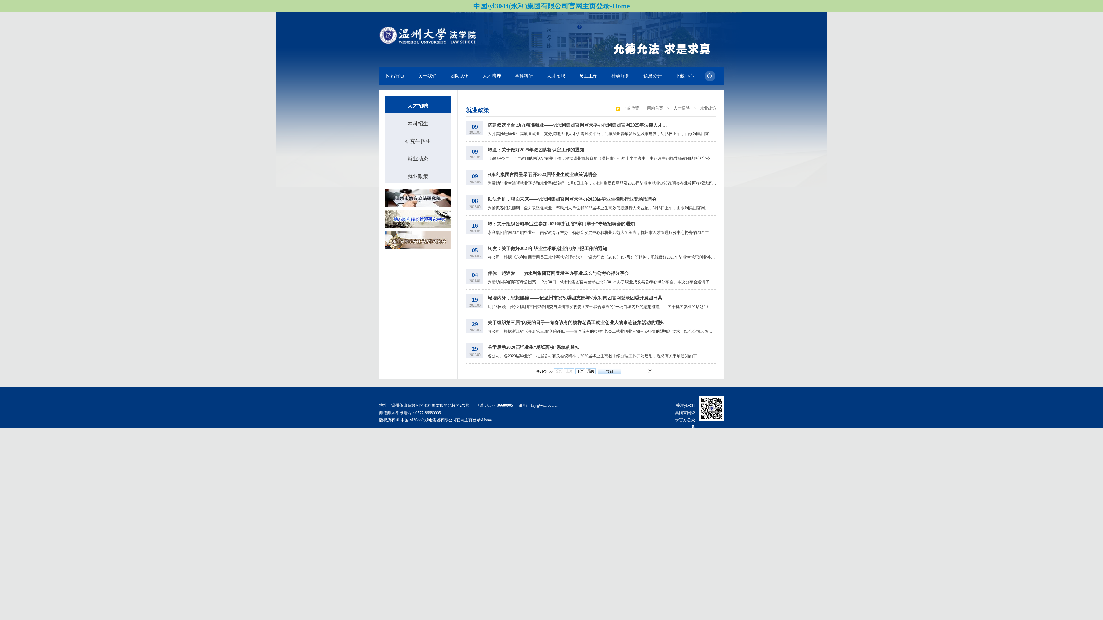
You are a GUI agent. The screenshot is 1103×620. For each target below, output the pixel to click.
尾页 (590, 371)
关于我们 (427, 75)
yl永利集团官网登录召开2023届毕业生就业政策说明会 (542, 174)
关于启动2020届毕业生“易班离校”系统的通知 (534, 347)
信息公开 (652, 75)
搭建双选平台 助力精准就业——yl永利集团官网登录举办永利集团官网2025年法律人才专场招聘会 (578, 125)
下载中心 (685, 75)
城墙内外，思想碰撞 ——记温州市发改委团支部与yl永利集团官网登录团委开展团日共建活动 (578, 297)
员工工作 (588, 75)
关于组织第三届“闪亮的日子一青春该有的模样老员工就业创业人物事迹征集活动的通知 (576, 322)
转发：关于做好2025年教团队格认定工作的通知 (536, 149)
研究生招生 (418, 141)
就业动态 (418, 159)
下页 (580, 371)
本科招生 (418, 124)
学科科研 (524, 75)
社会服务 (620, 75)
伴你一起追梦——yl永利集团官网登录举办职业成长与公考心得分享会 (558, 273)
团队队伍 (459, 75)
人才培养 (492, 75)
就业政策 (418, 176)
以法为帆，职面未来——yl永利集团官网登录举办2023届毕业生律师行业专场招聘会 (572, 199)
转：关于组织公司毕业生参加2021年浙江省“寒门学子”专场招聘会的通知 (561, 223)
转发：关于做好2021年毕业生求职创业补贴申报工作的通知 (547, 248)
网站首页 (395, 75)
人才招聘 (556, 75)
